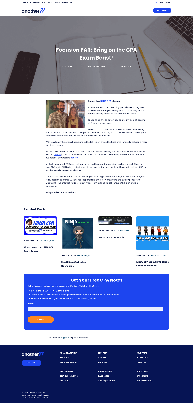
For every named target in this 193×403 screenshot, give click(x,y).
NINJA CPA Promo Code (111, 237)
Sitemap (44, 397)
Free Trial (162, 10)
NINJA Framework (63, 2)
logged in (65, 337)
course (57, 154)
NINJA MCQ (47, 2)
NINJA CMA (36, 395)
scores (74, 157)
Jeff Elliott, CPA (46, 241)
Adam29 (127, 66)
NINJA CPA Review (31, 2)
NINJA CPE (46, 395)
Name (31, 303)
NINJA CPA (105, 101)
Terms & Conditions (31, 397)
